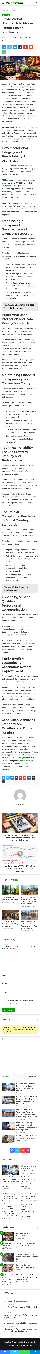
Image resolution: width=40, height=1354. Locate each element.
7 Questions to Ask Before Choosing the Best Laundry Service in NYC (27, 1277)
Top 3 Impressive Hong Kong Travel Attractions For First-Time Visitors (29, 900)
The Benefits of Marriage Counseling (10, 898)
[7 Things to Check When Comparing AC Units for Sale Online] (8, 1139)
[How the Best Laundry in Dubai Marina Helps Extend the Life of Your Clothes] (8, 1087)
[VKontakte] (29, 778)
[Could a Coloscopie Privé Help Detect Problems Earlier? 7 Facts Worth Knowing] (8, 1100)
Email (4, 984)
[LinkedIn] (12, 778)
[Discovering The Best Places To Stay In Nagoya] (10, 915)
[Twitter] (8, 778)
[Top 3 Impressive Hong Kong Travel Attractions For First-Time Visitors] (29, 890)
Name (4, 975)
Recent (6, 1076)
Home (6, 10)
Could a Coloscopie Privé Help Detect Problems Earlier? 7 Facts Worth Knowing (29, 1181)
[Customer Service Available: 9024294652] (8, 1268)
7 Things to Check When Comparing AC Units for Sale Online (26, 1138)
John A (7, 37)
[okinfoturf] (14, 3)
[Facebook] (3, 778)
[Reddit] (24, 778)
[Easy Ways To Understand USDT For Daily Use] (8, 1247)
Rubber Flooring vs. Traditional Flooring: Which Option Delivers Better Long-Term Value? (10, 1211)
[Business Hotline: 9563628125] (8, 1236)
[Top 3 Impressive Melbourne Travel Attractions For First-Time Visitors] (29, 915)
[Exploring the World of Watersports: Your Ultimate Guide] (8, 1257)
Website (5, 992)
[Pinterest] (20, 778)
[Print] (3, 781)
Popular (18, 1076)
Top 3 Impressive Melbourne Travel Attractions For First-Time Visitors (29, 925)
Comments (32, 1076)
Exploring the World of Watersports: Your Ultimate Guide (27, 1256)
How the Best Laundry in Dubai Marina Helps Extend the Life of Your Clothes (10, 1181)
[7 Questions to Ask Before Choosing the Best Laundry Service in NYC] (8, 1279)
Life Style (12, 10)
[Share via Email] (33, 778)
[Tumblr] (16, 778)
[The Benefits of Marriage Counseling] (10, 890)
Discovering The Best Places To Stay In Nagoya (10, 924)
